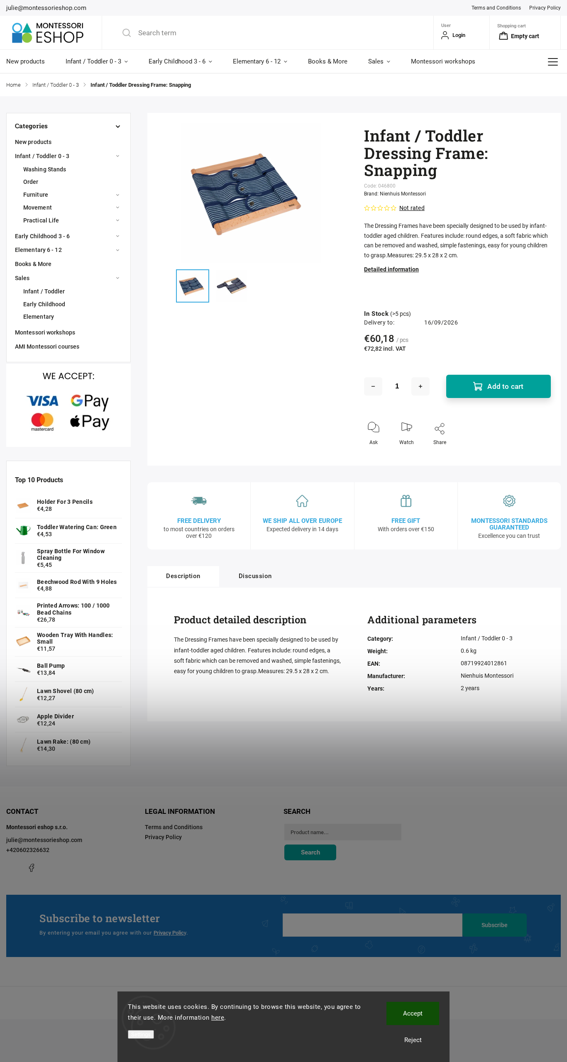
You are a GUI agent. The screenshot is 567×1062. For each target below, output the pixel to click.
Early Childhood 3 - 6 (42, 236)
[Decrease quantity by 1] (373, 386)
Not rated (412, 208)
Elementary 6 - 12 (38, 250)
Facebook (31, 868)
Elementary (38, 316)
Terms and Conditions (496, 8)
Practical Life (41, 220)
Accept (413, 1013)
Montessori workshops (45, 332)
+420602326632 (27, 850)
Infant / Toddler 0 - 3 (42, 156)
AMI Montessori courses (47, 346)
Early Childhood (44, 304)
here (217, 1017)
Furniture (35, 194)
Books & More (33, 264)
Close (537, 456)
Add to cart (505, 386)
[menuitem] (30, 61)
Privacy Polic (169, 933)
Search (310, 852)
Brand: (395, 194)
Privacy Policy (545, 8)
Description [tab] (183, 576)
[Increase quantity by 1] (420, 386)
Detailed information (391, 269)
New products (33, 142)
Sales (22, 278)
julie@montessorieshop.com (44, 840)
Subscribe (494, 925)
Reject (413, 1040)
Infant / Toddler (44, 291)
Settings (141, 1034)
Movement (37, 207)
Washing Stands (44, 169)
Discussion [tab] (255, 576)
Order (31, 181)
